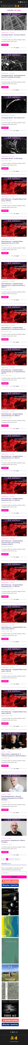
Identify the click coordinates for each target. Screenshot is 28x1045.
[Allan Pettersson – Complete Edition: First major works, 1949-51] (14, 614)
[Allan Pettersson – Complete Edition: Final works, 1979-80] (14, 185)
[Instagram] (18, 2)
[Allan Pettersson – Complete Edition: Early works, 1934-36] (14, 698)
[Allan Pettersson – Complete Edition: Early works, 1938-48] (14, 656)
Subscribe (14, 876)
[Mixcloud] (24, 2)
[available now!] (10, 916)
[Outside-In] (10, 964)
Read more (4, 44)
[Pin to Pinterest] (14, 47)
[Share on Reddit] (16, 47)
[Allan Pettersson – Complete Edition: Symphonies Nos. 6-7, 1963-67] (14, 443)
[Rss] (22, 2)
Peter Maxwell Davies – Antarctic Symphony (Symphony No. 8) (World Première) (12, 798)
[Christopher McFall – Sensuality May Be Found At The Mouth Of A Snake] (14, 62)
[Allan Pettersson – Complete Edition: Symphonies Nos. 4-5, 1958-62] (14, 485)
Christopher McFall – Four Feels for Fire (13, 118)
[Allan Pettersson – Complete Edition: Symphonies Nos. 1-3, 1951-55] (14, 571)
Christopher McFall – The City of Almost (13, 35)
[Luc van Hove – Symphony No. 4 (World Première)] (14, 827)
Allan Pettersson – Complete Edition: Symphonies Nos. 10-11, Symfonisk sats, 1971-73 (13, 371)
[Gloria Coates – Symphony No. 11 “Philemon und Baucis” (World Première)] (14, 740)
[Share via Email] (17, 47)
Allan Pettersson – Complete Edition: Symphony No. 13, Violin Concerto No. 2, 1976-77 (13, 285)
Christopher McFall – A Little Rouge (11, 158)
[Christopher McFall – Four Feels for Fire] (14, 104)
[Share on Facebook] (11, 47)
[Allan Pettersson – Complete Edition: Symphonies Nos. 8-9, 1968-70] (14, 400)
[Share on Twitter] (13, 47)
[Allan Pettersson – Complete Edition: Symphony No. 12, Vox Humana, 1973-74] (14, 314)
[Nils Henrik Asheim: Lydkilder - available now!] (10, 888)
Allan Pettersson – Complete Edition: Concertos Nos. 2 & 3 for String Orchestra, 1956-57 (12, 542)
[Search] (26, 2)
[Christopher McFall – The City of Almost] (14, 21)
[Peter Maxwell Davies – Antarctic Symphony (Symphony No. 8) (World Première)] (14, 783)
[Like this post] (10, 47)
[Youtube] (20, 2)
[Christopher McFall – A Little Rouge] (14, 145)
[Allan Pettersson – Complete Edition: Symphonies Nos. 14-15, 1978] (14, 228)
